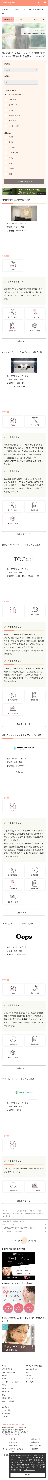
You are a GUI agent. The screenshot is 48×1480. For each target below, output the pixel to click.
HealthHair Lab (9, 2)
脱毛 (3, 1395)
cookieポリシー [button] (29, 1470)
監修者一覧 (13, 1445)
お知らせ (5, 1416)
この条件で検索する (24, 182)
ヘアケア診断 (6, 1410)
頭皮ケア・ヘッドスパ (9, 1388)
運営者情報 (35, 1442)
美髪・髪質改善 (7, 1369)
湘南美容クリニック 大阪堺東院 (16, 199)
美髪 (21, 20)
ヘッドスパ (29, 1379)
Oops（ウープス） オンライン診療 (17, 923)
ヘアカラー (5, 1379)
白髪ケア (5, 1385)
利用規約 (35, 1449)
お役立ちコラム (7, 1398)
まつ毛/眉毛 (29, 1382)
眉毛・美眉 (5, 1391)
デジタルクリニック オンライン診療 (18, 1079)
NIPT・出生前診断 (8, 1401)
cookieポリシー (35, 1445)
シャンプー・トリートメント (11, 1382)
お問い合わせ (35, 1439)
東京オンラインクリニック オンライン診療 (21, 545)
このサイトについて (13, 1442)
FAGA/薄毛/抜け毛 (8, 20)
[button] (43, 694)
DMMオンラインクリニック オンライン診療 (21, 734)
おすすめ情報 (6, 1413)
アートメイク (34, 20)
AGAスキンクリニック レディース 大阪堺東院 (22, 352)
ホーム (13, 1439)
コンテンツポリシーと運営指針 (13, 1450)
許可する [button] (28, 1475)
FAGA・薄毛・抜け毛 (8, 1372)
